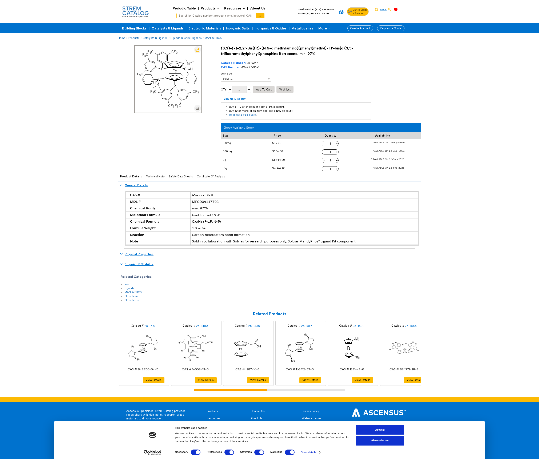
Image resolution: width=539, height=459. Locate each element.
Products (208, 8)
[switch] (229, 452)
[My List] (396, 9)
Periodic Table (184, 8)
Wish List (285, 89)
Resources (232, 8)
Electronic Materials (204, 28)
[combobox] (215, 15)
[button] (385, 10)
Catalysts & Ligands (168, 28)
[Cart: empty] (376, 9)
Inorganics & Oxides (271, 28)
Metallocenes (302, 28)
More (322, 28)
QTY (224, 89)
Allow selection (380, 440)
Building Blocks (134, 28)
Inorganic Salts (238, 28)
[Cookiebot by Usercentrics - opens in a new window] (152, 452)
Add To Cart (264, 89)
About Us (257, 8)
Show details (308, 452)
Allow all (380, 429)
